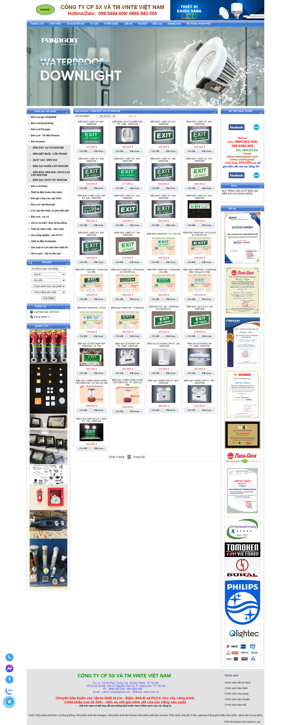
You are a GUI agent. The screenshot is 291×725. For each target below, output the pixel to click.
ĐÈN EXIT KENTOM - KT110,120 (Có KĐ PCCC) (199, 233)
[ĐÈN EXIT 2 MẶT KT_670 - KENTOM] (199, 217)
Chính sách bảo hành (236, 688)
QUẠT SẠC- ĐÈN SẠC (45, 160)
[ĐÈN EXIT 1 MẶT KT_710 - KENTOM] (199, 180)
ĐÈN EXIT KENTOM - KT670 (91, 308)
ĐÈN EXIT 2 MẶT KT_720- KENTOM (127, 233)
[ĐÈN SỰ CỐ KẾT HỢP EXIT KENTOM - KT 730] (91, 365)
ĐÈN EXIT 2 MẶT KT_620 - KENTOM (163, 196)
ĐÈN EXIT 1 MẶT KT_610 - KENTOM (199, 122)
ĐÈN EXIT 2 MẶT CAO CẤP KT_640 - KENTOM (91, 196)
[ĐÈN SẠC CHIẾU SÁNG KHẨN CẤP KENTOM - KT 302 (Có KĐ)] (91, 402)
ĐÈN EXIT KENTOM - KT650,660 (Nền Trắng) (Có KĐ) (199, 270)
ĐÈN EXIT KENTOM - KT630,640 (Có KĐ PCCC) (127, 270)
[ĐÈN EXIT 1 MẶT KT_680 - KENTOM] (163, 180)
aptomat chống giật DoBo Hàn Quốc (217, 715)
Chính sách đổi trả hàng (237, 682)
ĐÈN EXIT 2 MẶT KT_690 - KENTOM (91, 233)
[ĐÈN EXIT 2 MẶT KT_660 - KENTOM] (91, 143)
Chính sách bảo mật (235, 704)
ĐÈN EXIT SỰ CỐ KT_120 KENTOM (200, 307)
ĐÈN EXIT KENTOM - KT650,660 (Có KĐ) (163, 270)
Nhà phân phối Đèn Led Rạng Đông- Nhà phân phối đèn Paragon (71, 715)
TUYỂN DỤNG (111, 24)
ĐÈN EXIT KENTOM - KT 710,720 (163, 234)
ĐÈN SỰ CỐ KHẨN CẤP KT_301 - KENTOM (163, 344)
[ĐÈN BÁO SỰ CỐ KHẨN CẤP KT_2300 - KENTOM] (127, 143)
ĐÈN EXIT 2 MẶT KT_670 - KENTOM (199, 196)
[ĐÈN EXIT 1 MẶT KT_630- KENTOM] (91, 180)
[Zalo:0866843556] (256, 129)
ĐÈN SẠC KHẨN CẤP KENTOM (50, 166)
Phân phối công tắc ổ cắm (183, 715)
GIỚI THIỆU (55, 24)
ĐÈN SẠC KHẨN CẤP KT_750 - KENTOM (199, 381)
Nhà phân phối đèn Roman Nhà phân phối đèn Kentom (138, 715)
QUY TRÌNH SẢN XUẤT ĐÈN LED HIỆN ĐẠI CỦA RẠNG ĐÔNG (240, 192)
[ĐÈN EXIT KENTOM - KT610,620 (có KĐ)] (91, 291)
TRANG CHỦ (37, 24)
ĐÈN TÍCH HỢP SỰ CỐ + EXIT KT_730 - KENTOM (91, 420)
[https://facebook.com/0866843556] (236, 129)
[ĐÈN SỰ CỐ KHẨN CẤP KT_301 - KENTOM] (163, 365)
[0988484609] (9, 657)
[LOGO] (145, 19)
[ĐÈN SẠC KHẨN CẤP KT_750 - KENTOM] (199, 402)
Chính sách (232, 675)
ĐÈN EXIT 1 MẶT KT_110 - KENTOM (163, 122)
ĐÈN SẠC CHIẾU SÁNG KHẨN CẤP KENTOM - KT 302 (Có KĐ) (91, 381)
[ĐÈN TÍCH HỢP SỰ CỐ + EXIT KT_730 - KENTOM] (91, 440)
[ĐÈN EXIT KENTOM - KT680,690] (127, 328)
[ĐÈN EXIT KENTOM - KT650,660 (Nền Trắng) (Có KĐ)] (199, 291)
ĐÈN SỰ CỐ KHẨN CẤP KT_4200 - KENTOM (199, 344)
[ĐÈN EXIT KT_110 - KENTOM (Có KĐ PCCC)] (163, 328)
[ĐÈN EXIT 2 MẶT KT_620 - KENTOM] (163, 217)
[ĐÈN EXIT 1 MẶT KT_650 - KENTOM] (127, 180)
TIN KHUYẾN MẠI (76, 24)
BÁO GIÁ (157, 24)
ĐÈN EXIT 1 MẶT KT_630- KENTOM (91, 159)
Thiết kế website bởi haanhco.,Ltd (242, 721)
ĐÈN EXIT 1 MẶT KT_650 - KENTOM (127, 159)
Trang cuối (139, 457)
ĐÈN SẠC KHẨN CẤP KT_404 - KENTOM (163, 381)
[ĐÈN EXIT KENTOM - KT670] (91, 328)
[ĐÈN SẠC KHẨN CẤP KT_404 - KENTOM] (163, 402)
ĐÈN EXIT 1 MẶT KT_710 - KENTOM (199, 159)
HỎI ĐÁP (142, 24)
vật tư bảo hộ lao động (250, 715)
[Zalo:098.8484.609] (256, 177)
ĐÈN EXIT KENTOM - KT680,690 (127, 308)
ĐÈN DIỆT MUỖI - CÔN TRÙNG (50, 154)
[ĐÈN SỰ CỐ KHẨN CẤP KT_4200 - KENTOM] (199, 365)
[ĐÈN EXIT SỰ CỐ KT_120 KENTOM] (199, 328)
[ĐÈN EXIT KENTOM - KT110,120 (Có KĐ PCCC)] (199, 254)
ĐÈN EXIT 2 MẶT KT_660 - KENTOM (91, 122)
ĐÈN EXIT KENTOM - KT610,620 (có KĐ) (91, 270)
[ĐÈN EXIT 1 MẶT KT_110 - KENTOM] (163, 143)
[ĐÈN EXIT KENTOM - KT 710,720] (163, 254)
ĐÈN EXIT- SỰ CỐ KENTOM (48, 147)
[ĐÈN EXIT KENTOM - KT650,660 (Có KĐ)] (163, 291)
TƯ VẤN (94, 24)
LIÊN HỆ (128, 24)
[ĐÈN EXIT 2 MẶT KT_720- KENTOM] (127, 254)
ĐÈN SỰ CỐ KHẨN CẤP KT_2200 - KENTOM (127, 344)
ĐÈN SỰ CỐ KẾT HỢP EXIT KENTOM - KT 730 (92, 344)
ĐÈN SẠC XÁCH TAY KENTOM (50, 180)
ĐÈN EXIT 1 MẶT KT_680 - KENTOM (163, 159)
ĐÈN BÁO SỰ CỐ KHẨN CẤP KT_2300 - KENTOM (128, 122)
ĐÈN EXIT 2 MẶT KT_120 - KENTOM (127, 196)
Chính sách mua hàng (236, 693)
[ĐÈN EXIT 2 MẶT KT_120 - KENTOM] (127, 217)
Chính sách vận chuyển (237, 699)
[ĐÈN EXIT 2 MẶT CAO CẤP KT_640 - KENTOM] (91, 217)
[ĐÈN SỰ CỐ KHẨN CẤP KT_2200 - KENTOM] (127, 365)
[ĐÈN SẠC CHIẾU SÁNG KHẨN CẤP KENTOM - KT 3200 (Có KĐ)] (127, 403)
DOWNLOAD (174, 24)
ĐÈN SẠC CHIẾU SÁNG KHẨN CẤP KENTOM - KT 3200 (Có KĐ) (127, 382)
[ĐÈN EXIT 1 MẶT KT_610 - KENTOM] (199, 143)
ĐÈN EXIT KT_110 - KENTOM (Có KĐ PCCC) (163, 307)
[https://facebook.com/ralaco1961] (236, 177)
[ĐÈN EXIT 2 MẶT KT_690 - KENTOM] (91, 254)
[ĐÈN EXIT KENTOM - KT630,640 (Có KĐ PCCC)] (127, 291)
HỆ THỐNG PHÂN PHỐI (198, 24)
